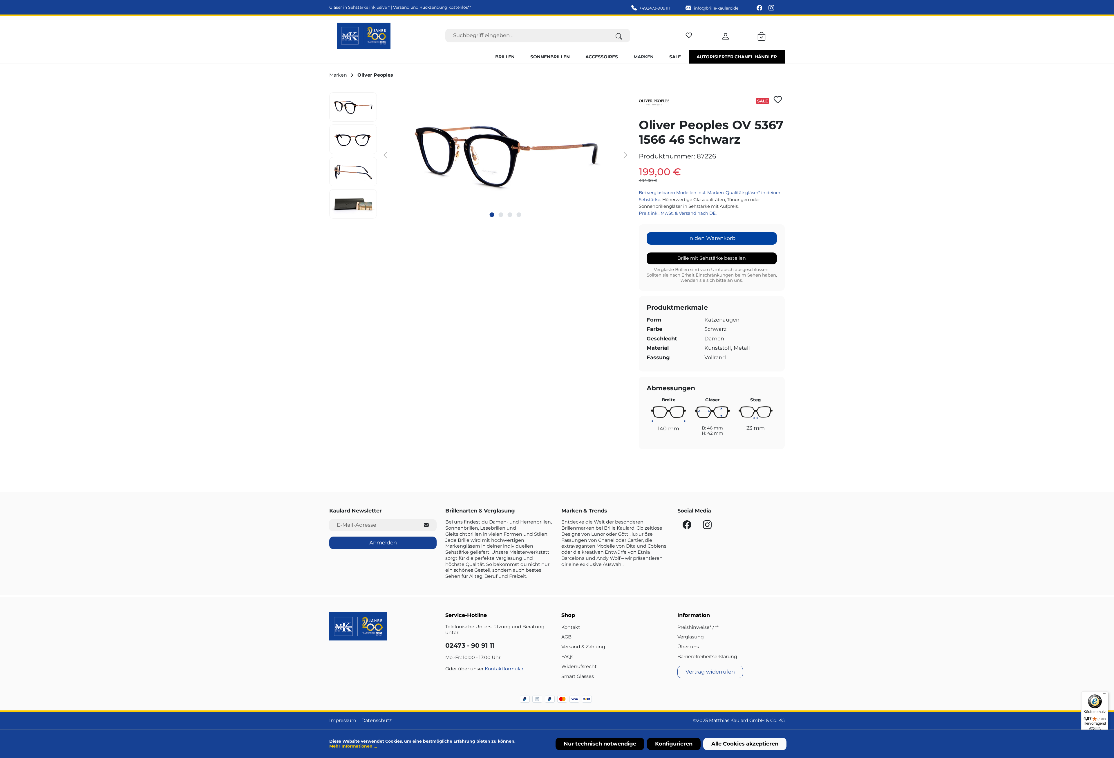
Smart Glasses (577, 676)
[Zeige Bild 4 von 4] (519, 214)
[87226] (505, 154)
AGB (566, 637)
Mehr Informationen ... (353, 746)
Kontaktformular (504, 669)
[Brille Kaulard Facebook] (760, 8)
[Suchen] (619, 35)
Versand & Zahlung (583, 646)
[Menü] (1104, 694)
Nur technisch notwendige (600, 744)
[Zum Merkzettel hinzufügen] (777, 99)
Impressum (342, 720)
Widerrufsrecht (579, 666)
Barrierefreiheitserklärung (707, 656)
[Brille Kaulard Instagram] (771, 8)
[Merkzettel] (688, 34)
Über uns (688, 646)
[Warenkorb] (761, 35)
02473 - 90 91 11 (470, 645)
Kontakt (570, 627)
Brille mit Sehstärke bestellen (711, 258)
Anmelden (383, 542)
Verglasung (690, 637)
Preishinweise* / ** (698, 627)
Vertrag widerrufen (710, 672)
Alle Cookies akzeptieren (744, 744)
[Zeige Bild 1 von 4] (492, 214)
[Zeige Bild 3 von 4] (510, 214)
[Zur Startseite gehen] (363, 36)
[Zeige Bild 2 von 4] (501, 214)
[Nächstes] (625, 154)
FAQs (567, 656)
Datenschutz (376, 720)
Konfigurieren (673, 744)
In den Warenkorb (711, 238)
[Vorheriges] (385, 154)
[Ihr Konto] (725, 35)
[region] (479, 155)
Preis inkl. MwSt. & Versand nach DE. (678, 213)
